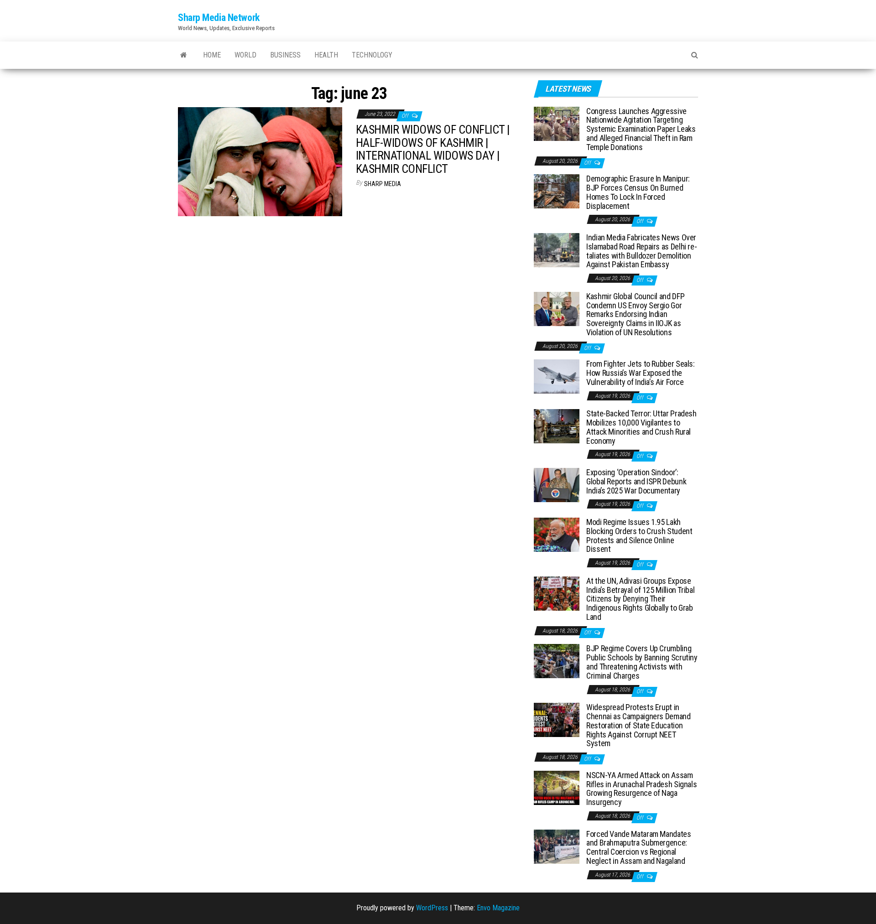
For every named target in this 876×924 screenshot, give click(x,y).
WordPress (432, 907)
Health (326, 55)
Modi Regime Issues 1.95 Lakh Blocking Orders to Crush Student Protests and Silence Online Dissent (639, 535)
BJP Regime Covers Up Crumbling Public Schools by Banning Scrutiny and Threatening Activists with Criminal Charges (642, 662)
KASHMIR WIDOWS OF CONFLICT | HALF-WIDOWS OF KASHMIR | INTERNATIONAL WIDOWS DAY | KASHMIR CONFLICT (432, 149)
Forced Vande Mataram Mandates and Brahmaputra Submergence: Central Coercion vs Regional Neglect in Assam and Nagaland (638, 847)
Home (212, 55)
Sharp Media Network (219, 17)
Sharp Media (382, 183)
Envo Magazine (498, 907)
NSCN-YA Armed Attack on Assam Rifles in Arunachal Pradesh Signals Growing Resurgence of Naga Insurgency (641, 788)
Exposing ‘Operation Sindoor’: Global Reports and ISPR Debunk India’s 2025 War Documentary (636, 481)
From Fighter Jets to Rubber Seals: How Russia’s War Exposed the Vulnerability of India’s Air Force (640, 373)
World (245, 55)
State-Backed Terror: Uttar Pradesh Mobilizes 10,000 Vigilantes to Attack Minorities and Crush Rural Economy (641, 427)
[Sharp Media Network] (183, 55)
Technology (372, 55)
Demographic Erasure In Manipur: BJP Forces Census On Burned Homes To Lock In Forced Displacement (638, 192)
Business (285, 55)
